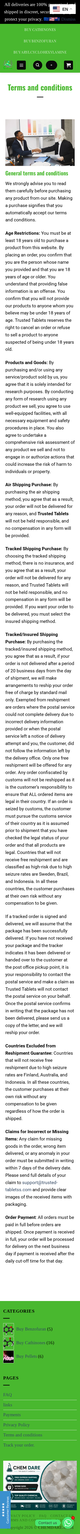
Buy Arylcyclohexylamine (40, 52)
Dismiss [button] (68, 19)
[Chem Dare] (8, 65)
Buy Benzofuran (40, 40)
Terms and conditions (22, 1434)
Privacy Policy (16, 1424)
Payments (12, 1414)
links (7, 1404)
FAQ (7, 1394)
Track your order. (19, 1445)
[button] (21, 65)
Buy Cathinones (40, 29)
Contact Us (62, 1516)
